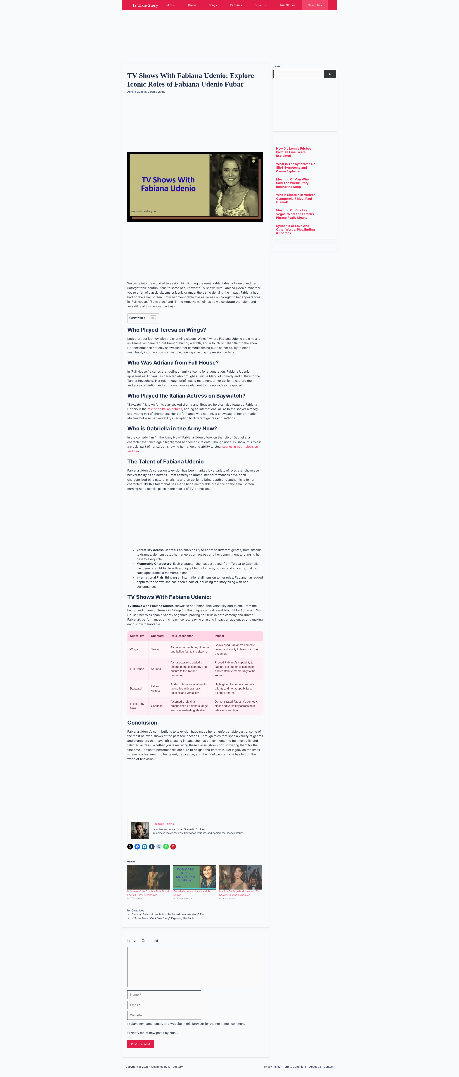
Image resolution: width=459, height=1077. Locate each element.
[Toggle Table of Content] (151, 318)
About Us (315, 1066)
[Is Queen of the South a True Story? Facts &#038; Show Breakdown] (148, 877)
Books (258, 5)
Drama (192, 5)
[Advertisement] (229, 35)
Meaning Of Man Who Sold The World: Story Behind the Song (292, 183)
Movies (171, 5)
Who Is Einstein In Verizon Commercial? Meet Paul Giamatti (296, 198)
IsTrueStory (175, 1066)
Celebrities (315, 5)
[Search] (330, 74)
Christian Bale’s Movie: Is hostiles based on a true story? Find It (169, 914)
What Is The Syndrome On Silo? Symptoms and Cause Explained (295, 167)
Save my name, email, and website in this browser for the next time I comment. (188, 1023)
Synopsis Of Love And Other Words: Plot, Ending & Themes (295, 229)
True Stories (287, 5)
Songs (213, 5)
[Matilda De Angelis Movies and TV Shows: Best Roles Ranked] (240, 877)
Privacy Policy (271, 1066)
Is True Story (145, 5)
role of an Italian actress (165, 409)
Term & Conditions (295, 1066)
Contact (328, 1066)
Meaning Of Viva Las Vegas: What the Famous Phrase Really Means (295, 213)
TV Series (236, 5)
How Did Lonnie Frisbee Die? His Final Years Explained (293, 152)
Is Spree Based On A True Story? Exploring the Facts (163, 918)
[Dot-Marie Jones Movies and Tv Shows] (194, 877)
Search (278, 66)
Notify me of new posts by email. (154, 1033)
